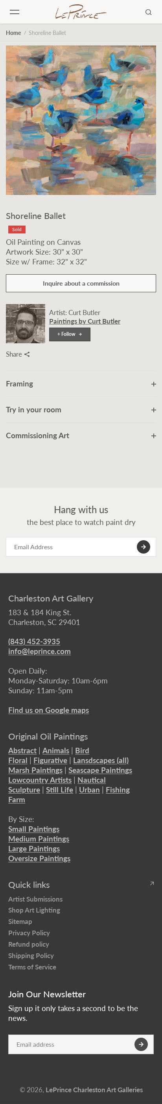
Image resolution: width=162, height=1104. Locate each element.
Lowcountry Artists (40, 779)
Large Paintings (34, 848)
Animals (55, 750)
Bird (82, 750)
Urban (89, 789)
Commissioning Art (37, 435)
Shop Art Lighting (34, 910)
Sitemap (20, 921)
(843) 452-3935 (34, 641)
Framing (19, 383)
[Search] (148, 11)
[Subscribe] (143, 547)
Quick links (29, 885)
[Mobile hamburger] (14, 11)
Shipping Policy (31, 955)
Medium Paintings (38, 838)
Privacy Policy (29, 933)
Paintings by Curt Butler (84, 321)
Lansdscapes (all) (101, 760)
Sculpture (24, 789)
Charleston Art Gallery (50, 598)
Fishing (118, 789)
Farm (16, 799)
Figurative (50, 760)
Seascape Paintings (100, 769)
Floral (18, 760)
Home (13, 32)
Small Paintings (33, 828)
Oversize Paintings (39, 858)
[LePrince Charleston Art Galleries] (81, 11)
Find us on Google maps (48, 709)
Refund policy (28, 944)
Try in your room (33, 409)
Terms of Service (32, 967)
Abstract (22, 750)
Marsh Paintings (35, 769)
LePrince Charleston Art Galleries (94, 1090)
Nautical (91, 779)
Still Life (59, 789)
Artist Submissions (35, 899)
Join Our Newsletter (47, 994)
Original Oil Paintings (48, 736)
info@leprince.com (39, 651)
